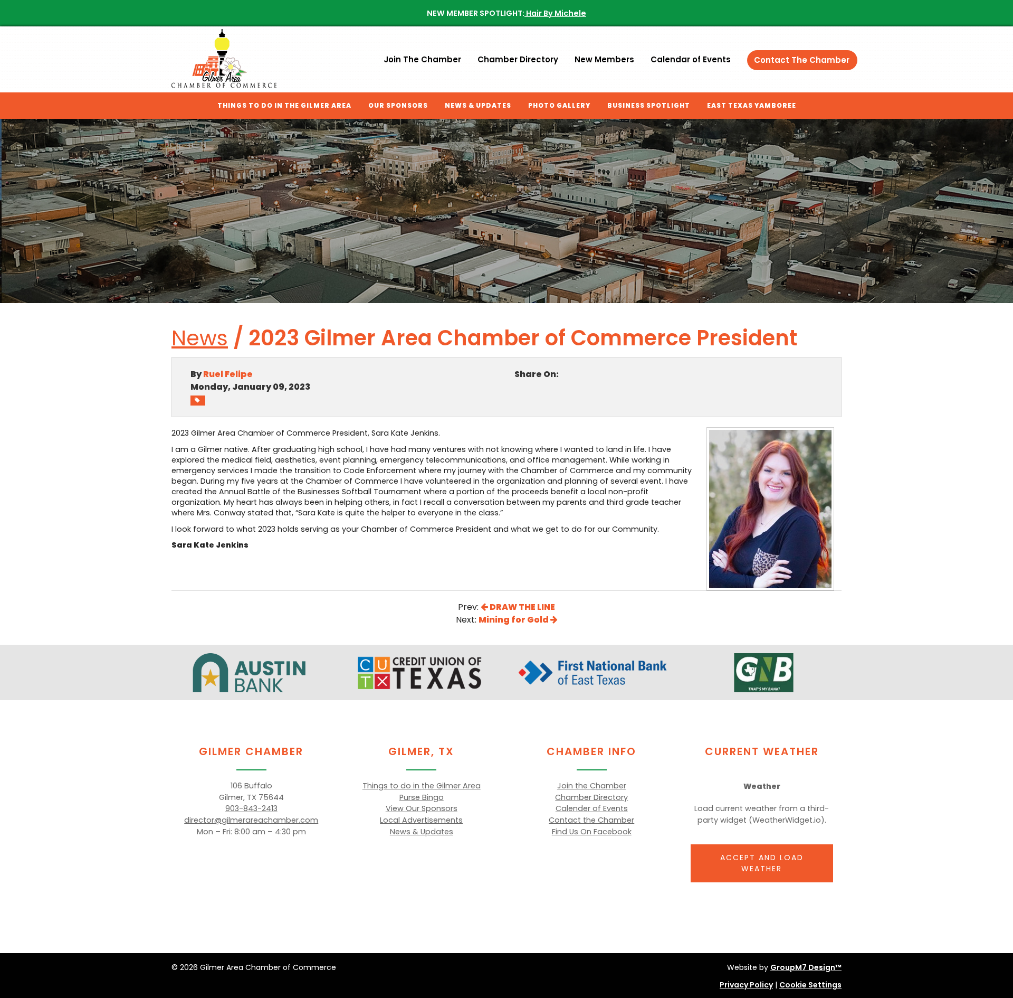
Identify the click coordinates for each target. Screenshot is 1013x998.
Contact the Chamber (591, 820)
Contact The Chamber (801, 59)
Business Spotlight (648, 105)
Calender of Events (592, 808)
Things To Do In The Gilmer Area (284, 105)
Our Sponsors (398, 105)
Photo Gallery (559, 105)
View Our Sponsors (421, 808)
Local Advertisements (421, 820)
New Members (604, 59)
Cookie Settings (810, 985)
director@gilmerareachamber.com (251, 820)
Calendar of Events (691, 59)
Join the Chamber (591, 785)
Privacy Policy (746, 985)
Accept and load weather (762, 863)
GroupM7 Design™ (806, 967)
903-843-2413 (251, 808)
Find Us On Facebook (592, 831)
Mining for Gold (514, 620)
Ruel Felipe (228, 374)
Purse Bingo (421, 797)
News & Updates (478, 105)
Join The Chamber (422, 59)
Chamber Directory (517, 59)
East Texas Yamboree (751, 105)
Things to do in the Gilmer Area (421, 785)
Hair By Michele (555, 13)
